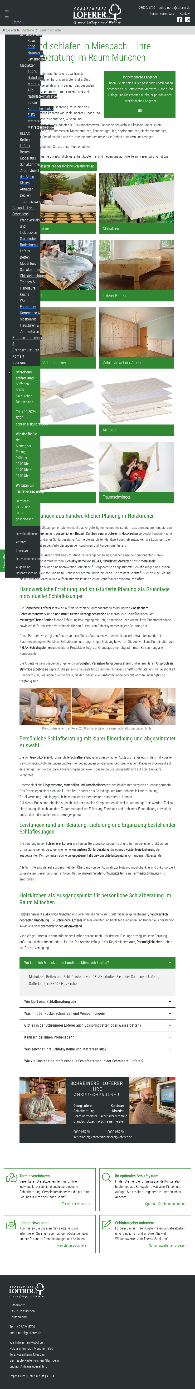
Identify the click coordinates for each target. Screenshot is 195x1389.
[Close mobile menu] (7, 17)
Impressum (23, 550)
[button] (98, 963)
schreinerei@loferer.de (174, 7)
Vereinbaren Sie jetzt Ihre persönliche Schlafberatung (58, 166)
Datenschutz (35, 1376)
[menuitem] (16, 22)
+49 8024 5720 (25, 1327)
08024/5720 (81, 1132)
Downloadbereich (27, 534)
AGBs (50, 1376)
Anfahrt (21, 542)
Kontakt (185, 13)
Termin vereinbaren (163, 13)
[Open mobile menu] (7, 11)
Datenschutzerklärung (30, 559)
